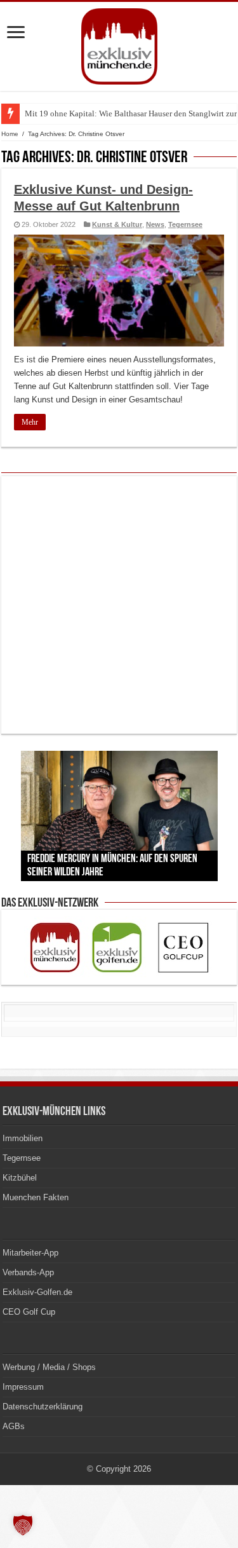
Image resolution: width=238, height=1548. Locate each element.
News (155, 224)
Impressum (23, 1387)
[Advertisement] (119, 605)
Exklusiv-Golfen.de (37, 1292)
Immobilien (23, 1138)
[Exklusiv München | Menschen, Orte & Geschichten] (119, 44)
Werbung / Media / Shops (49, 1367)
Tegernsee (185, 224)
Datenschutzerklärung (43, 1406)
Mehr (30, 422)
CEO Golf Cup (29, 1312)
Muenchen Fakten (36, 1197)
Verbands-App (28, 1272)
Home (9, 133)
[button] (23, 1525)
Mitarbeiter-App (30, 1252)
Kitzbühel (20, 1177)
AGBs (14, 1426)
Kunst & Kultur (117, 224)
